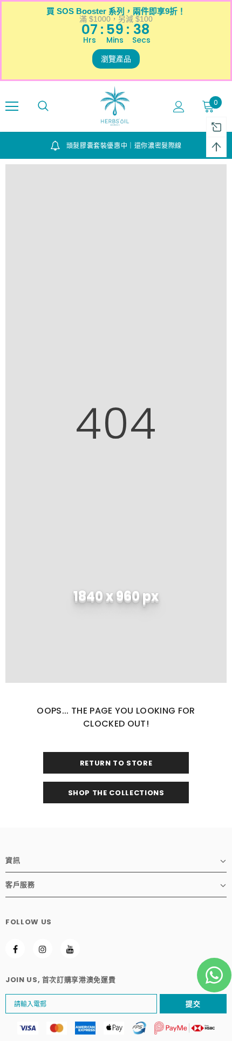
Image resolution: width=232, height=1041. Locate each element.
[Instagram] (42, 948)
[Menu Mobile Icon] (11, 106)
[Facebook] (15, 948)
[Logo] (115, 106)
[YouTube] (70, 948)
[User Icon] (179, 106)
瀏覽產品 (116, 59)
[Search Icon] (43, 106)
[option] (116, 145)
